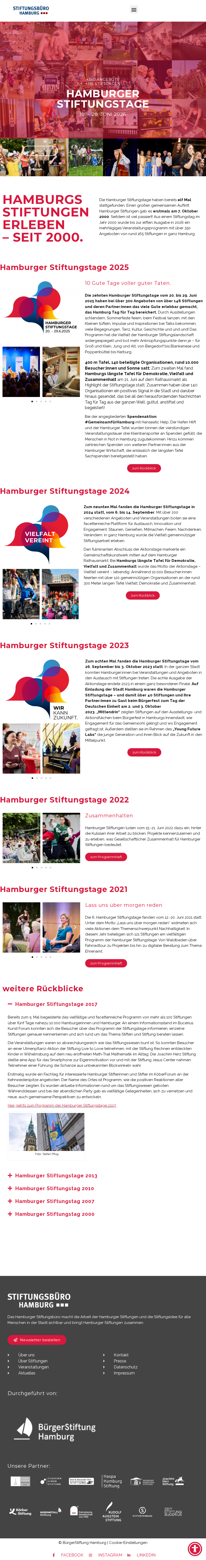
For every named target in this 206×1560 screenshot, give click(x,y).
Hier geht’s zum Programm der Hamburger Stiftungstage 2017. (62, 1105)
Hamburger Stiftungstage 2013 (56, 1176)
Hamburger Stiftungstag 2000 (55, 1214)
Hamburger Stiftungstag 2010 (54, 1188)
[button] (134, 9)
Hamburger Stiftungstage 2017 (56, 1004)
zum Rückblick (40, 151)
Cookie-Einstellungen (128, 1542)
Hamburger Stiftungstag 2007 (54, 1201)
